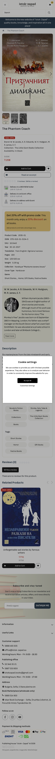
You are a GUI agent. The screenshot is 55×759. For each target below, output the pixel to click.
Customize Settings (27, 386)
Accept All (27, 381)
